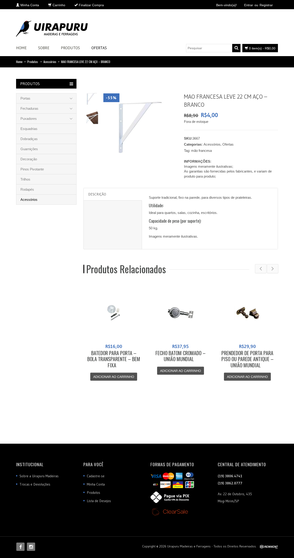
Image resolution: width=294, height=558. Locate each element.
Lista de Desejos (99, 501)
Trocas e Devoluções (35, 484)
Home (21, 47)
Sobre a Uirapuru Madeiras (39, 476)
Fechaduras (29, 108)
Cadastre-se (96, 476)
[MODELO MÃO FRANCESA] (91, 117)
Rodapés (27, 189)
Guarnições (29, 149)
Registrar (266, 5)
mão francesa (201, 150)
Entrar (248, 5)
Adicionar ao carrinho (113, 377)
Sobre (43, 47)
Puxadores (28, 119)
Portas (25, 98)
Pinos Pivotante (32, 169)
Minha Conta (96, 484)
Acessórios (49, 61)
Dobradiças (29, 139)
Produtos (70, 47)
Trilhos (25, 179)
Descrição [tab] (97, 194)
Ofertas (99, 47)
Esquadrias (28, 129)
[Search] (236, 48)
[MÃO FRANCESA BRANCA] (91, 98)
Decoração (28, 159)
